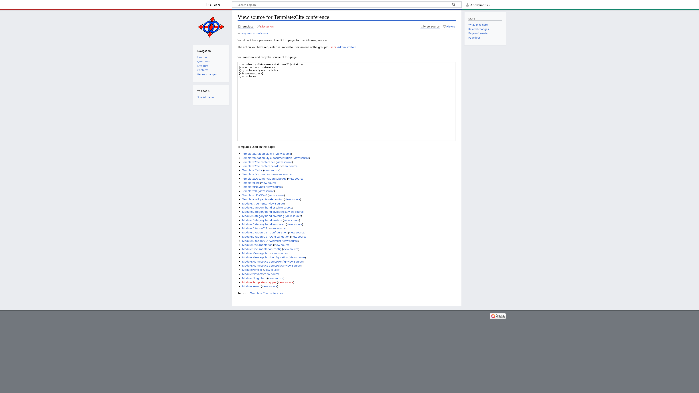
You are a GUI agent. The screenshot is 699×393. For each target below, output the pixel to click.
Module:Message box (256, 253)
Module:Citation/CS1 (255, 228)
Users (332, 47)
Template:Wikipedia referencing (262, 199)
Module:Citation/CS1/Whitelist (261, 241)
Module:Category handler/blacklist (264, 211)
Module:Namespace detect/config (264, 261)
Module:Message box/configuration (265, 257)
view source (283, 153)
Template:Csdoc (252, 170)
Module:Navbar (252, 269)
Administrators (346, 47)
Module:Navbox (252, 274)
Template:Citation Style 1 (258, 153)
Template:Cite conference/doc (261, 166)
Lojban (212, 4)
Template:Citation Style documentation (267, 158)
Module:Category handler (258, 207)
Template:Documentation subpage (264, 178)
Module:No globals (254, 278)
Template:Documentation (258, 174)
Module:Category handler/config (263, 216)
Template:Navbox (253, 186)
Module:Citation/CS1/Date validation (265, 236)
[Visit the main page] (211, 27)
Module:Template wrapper (259, 282)
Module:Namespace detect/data (263, 265)
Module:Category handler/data (262, 220)
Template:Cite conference (254, 33)
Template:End (251, 182)
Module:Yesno (251, 286)
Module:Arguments (254, 203)
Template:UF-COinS (254, 195)
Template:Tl (249, 191)
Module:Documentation (257, 245)
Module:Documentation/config (261, 249)
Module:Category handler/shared (263, 224)
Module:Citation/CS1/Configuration (264, 232)
